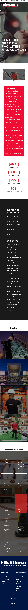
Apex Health (19, 576)
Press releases (5, 579)
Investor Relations (6, 576)
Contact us (4, 583)
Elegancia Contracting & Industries (20, 591)
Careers (3, 581)
